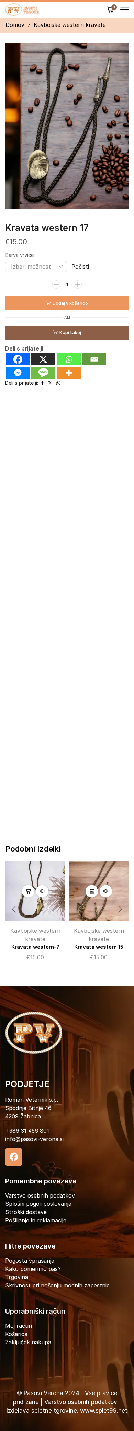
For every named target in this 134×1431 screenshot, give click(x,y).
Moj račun (18, 1325)
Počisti (80, 266)
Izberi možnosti (28, 891)
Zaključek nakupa (28, 1342)
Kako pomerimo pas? (33, 1268)
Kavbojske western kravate (70, 24)
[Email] (94, 359)
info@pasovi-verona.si (34, 1139)
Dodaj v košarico (70, 303)
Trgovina (16, 1277)
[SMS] (43, 373)
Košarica (16, 1333)
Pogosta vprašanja (29, 1260)
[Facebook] (18, 359)
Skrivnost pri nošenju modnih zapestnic (57, 1285)
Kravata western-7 (35, 947)
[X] (43, 359)
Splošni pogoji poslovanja (38, 1203)
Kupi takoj (70, 332)
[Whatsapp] (69, 359)
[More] (69, 373)
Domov (14, 24)
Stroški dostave (26, 1212)
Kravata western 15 (98, 947)
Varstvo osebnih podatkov (40, 1195)
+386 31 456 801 (27, 1130)
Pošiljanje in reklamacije (35, 1220)
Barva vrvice (19, 255)
